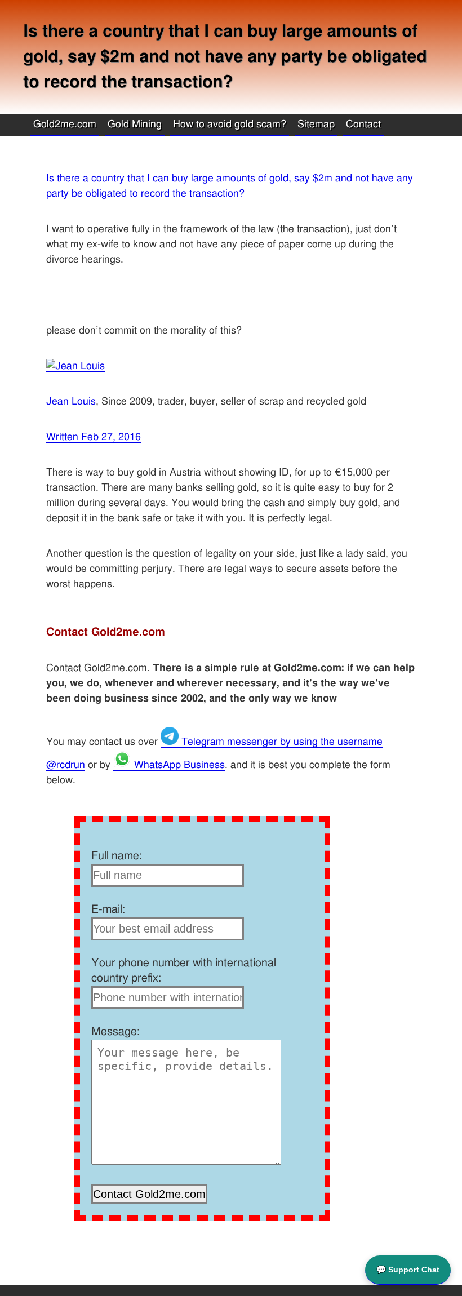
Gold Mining (135, 124)
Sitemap (316, 124)
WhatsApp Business (178, 765)
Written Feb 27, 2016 (93, 437)
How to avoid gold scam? (229, 124)
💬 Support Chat (407, 1269)
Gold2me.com (64, 124)
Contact (363, 124)
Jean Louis (71, 402)
